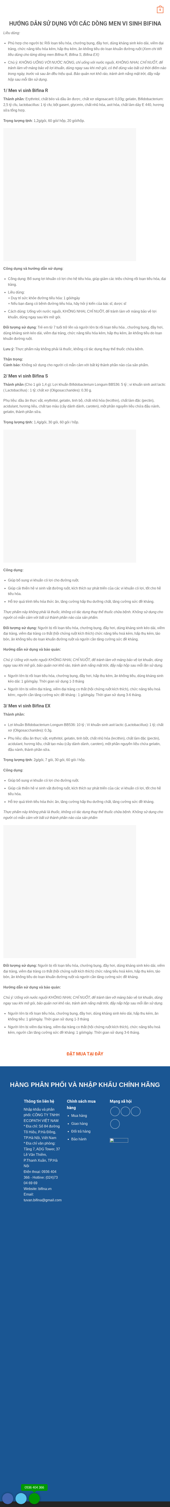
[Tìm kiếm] (165, 10)
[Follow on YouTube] (115, 1124)
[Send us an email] (125, 1111)
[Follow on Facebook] (115, 1111)
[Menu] (6, 9)
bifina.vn (45, 1189)
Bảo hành (79, 1139)
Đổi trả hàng (81, 1131)
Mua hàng (79, 1116)
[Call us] (136, 1111)
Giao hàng (79, 1123)
